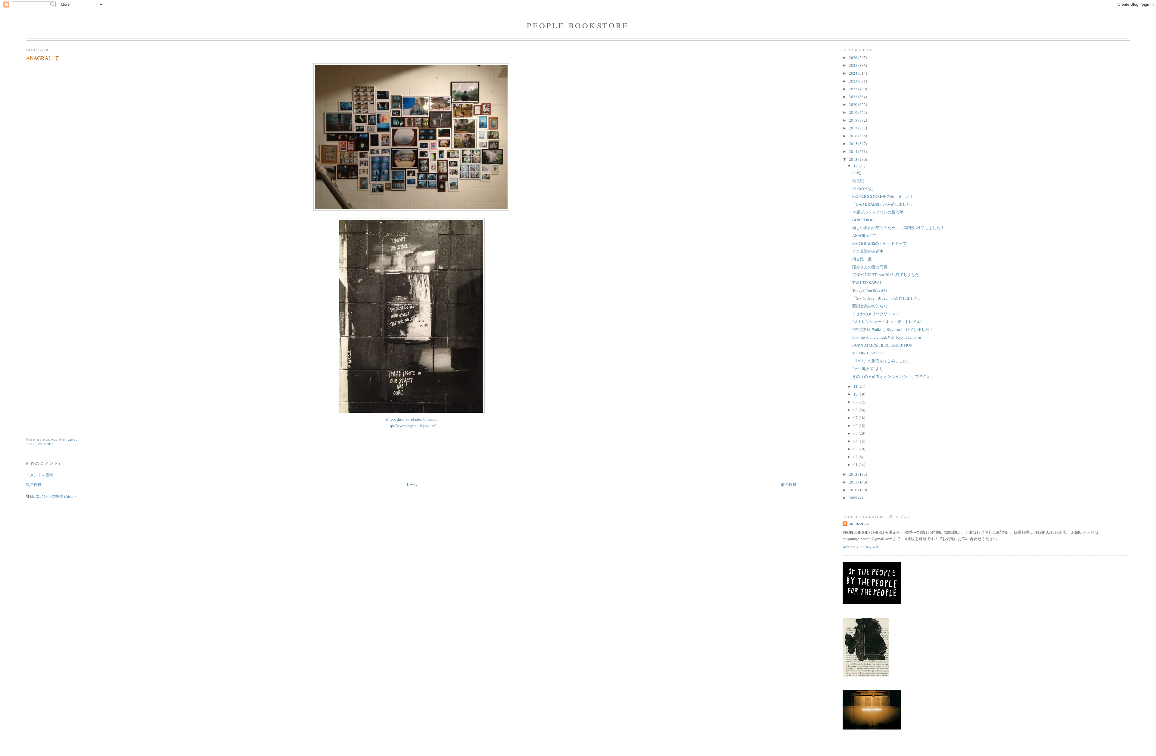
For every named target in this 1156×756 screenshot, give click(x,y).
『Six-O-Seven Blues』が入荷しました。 (887, 298)
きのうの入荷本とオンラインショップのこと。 (893, 376)
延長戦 (858, 180)
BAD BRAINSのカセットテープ (879, 243)
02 (856, 456)
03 (856, 449)
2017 (853, 128)
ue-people (859, 523)
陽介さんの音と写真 (869, 266)
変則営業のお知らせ (869, 306)
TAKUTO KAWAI (866, 282)
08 (856, 409)
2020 (853, 104)
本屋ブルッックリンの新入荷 (877, 212)
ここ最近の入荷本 (868, 251)
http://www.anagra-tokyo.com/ (411, 425)
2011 (853, 482)
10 (856, 394)
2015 (853, 143)
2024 (853, 73)
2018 (853, 120)
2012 (853, 474)
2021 (853, 96)
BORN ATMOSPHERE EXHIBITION (882, 345)
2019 (853, 112)
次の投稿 (34, 484)
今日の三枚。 (864, 188)
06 (856, 425)
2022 (853, 89)
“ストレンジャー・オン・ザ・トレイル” (887, 321)
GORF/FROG (863, 219)
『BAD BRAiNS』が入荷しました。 (883, 204)
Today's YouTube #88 (869, 290)
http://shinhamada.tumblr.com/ (411, 419)
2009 (853, 497)
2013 (853, 159)
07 (856, 417)
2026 (853, 57)
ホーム (411, 484)
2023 (853, 81)
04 (856, 441)
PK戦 (856, 173)
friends (46, 444)
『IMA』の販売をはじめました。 (881, 360)
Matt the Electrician (868, 353)
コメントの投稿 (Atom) (56, 496)
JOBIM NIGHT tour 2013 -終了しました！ (887, 274)
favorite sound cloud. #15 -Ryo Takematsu (886, 337)
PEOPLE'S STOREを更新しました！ (883, 196)
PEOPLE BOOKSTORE (578, 25)
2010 (853, 490)
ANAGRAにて (864, 235)
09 (856, 402)
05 (856, 433)
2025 (853, 65)
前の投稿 (789, 484)
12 (856, 166)
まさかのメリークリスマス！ (877, 313)
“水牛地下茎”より (867, 368)
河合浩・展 (862, 259)
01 (856, 464)
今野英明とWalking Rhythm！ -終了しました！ (892, 329)
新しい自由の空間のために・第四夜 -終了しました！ (898, 227)
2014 (853, 151)
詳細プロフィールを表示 (861, 547)
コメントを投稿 (39, 475)
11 (856, 386)
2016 (853, 135)
